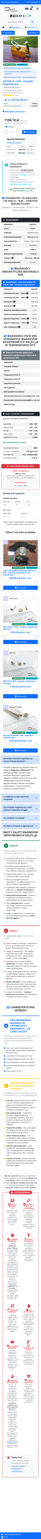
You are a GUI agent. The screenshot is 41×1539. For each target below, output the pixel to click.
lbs (28, 502)
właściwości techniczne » (15, 111)
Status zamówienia (12, 2)
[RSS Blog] (17, 16)
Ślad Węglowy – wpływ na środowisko (18, 68)
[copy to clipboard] (11, 16)
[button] (26, 8)
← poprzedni (9, 32)
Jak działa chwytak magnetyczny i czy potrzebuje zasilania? (18, 759)
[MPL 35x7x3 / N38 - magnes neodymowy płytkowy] (20, 609)
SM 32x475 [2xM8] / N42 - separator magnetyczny (18, 736)
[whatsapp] (26, 16)
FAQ (2, 2)
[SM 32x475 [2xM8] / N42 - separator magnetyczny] (20, 718)
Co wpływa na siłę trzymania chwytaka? (16, 797)
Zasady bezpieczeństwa (12, 1534)
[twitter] (23, 16)
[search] (32, 22)
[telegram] (29, 16)
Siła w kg (6, 502)
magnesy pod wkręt (12, 1442)
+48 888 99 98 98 (27, 170)
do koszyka (30, 132)
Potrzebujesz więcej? (14, 142)
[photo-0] (20, 59)
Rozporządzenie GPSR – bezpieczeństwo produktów (18, 73)
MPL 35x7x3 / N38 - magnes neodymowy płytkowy (20, 628)
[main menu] (37, 8)
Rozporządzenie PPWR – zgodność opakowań (21, 77)
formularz (24, 175)
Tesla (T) (24, 513)
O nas (5, 1537)
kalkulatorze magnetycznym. (21, 184)
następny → (34, 32)
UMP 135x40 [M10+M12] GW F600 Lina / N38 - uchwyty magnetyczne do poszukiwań (20, 572)
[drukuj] (14, 16)
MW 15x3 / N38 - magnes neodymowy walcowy (19, 682)
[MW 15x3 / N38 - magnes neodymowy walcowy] (20, 663)
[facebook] (20, 16)
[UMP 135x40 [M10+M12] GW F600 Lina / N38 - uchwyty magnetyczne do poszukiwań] (20, 553)
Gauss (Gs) (7, 513)
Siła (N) (17, 502)
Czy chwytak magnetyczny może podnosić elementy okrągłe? (17, 808)
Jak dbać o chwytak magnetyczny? (18, 826)
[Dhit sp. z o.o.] (10, 9)
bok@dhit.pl (35, 2)
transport (11, 127)
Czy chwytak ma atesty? (13, 818)
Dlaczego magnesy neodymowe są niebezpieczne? (18, 1468)
